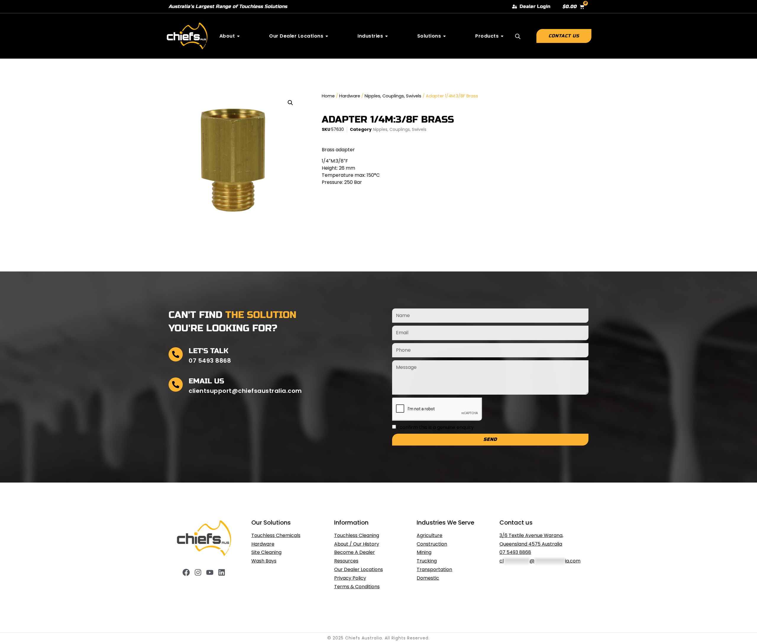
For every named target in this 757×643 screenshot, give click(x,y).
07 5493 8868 (515, 552)
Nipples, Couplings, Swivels (393, 96)
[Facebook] (186, 572)
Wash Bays (263, 560)
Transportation (434, 569)
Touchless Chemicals (275, 535)
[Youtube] (209, 572)
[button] (290, 102)
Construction (432, 544)
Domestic (428, 578)
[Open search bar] (518, 36)
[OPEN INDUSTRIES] (386, 36)
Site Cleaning (266, 552)
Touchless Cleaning (356, 535)
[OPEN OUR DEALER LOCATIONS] (327, 36)
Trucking (427, 560)
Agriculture (429, 535)
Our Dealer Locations (358, 569)
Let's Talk (208, 351)
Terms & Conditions (357, 586)
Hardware (349, 96)
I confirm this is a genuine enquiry (435, 427)
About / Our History (356, 544)
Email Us (206, 381)
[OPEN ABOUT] (238, 36)
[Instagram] (198, 572)
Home (328, 96)
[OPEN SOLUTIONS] (444, 36)
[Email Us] (176, 384)
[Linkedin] (221, 572)
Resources (346, 560)
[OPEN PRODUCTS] (502, 36)
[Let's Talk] (176, 354)
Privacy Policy (350, 578)
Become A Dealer (354, 552)
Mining (424, 552)
